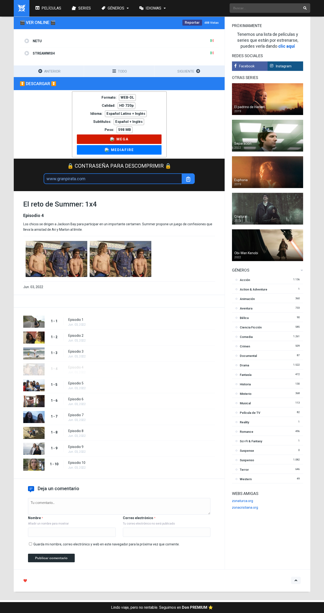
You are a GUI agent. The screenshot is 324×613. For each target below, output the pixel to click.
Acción (245, 280)
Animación (247, 299)
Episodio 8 (75, 431)
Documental (248, 356)
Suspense (247, 450)
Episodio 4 (75, 367)
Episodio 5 (75, 383)
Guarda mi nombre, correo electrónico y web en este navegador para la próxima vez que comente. (106, 544)
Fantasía (245, 375)
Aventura (246, 308)
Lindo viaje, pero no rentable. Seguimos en (162, 607)
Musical (245, 403)
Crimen (245, 346)
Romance (246, 431)
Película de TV (250, 413)
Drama (244, 365)
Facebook (247, 66)
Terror (244, 469)
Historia (245, 384)
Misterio (245, 394)
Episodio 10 (76, 463)
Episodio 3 (75, 351)
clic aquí (286, 46)
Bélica (244, 318)
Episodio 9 (75, 447)
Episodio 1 (75, 320)
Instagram (284, 66)
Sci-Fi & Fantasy (251, 441)
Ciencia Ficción (251, 327)
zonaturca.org (242, 501)
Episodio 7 (75, 415)
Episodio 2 (75, 335)
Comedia (246, 337)
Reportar (192, 22)
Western (246, 479)
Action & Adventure (253, 289)
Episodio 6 (75, 399)
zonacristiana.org (245, 507)
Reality (244, 422)
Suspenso (247, 460)
